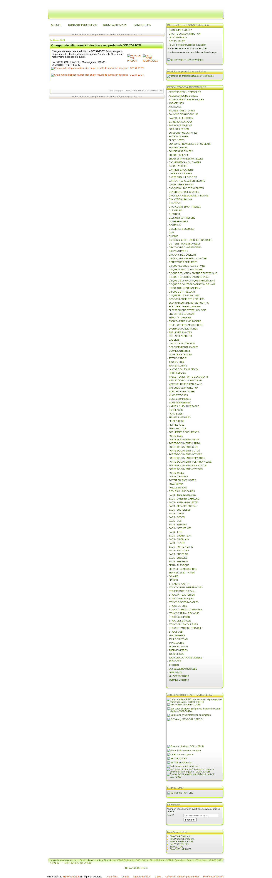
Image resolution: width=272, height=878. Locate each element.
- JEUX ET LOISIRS (177, 365)
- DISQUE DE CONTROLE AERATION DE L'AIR (191, 284)
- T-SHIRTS (173, 665)
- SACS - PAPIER (176, 543)
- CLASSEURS (174, 210)
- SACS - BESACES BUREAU (182, 506)
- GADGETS (173, 340)
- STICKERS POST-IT (178, 583)
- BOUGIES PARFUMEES (180, 151)
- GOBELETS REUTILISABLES (182, 347)
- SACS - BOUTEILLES (178, 510)
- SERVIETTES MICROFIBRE (182, 569)
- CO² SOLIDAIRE (176, 41)
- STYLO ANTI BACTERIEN (181, 595)
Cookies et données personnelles (182, 876)
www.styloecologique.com (64, 860)
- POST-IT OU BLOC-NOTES (181, 480)
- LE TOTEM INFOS (177, 37)
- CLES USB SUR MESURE (181, 218)
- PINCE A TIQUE (175, 421)
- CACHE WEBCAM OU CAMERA (184, 162)
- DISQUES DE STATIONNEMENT (184, 288)
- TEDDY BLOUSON (177, 646)
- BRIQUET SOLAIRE (178, 155)
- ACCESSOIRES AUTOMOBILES (184, 92)
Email (170, 815)
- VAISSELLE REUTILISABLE (182, 669)
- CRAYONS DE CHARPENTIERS (184, 247)
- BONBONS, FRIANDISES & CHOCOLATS (189, 144)
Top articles (112, 876)
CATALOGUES (142, 24)
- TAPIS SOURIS (175, 643)
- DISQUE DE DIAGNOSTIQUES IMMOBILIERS (191, 280)
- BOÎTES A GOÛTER (177, 136)
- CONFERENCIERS (177, 221)
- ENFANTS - (179, 317)
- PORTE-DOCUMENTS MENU (183, 439)
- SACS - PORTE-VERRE (180, 547)
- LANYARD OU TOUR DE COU (183, 369)
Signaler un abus (142, 876)
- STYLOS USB (175, 632)
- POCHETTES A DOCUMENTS (183, 432)
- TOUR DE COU (175, 654)
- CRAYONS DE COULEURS (182, 255)
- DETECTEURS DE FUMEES (182, 262)
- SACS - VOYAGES (177, 558)
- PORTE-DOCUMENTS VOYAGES (185, 469)
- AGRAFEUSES (175, 103)
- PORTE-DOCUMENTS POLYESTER (186, 458)
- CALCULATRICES (177, 166)
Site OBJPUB (176, 846)
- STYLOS (180, 598)
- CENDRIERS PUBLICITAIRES (183, 192)
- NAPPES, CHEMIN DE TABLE (183, 406)
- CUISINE (172, 236)
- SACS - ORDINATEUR (179, 535)
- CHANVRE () (179, 199)
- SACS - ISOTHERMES (179, 528)
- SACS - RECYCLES (178, 550)
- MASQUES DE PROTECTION (183, 388)
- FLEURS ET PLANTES (179, 332)
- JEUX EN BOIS (175, 362)
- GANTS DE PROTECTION (181, 343)
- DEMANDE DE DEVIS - (136, 868)
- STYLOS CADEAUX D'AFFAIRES (184, 609)
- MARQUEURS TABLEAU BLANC (184, 384)
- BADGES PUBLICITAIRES (181, 110)
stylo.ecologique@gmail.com (101, 860)
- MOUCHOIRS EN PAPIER (181, 391)
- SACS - (181, 495)
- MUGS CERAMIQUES (179, 399)
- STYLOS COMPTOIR (178, 617)
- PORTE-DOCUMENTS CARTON (184, 443)
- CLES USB (173, 214)
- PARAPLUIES (175, 413)
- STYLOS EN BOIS (177, 606)
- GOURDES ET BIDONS (179, 354)
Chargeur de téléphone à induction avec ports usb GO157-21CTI (96, 45)
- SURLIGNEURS (176, 635)
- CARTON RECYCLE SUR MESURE (186, 181)
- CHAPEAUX (174, 203)
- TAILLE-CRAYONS (177, 639)
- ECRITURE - (184, 306)
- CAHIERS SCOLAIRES (179, 173)
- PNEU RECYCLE (176, 428)
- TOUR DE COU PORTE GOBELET (185, 657)
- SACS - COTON (176, 517)
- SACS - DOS (174, 521)
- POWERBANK (175, 484)
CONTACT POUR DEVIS (82, 24)
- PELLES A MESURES (179, 417)
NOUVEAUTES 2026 (115, 24)
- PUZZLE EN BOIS (177, 487)
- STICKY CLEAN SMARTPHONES (185, 587)
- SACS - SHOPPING (177, 554)
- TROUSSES (174, 661)
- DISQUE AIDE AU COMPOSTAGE (184, 269)
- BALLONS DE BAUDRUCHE (182, 114)
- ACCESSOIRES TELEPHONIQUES (185, 99)
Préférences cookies (213, 876)
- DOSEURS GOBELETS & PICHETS (185, 299)
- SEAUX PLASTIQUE (178, 565)
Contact (125, 876)
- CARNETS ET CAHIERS (180, 170)
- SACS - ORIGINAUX (178, 539)
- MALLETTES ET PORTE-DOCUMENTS (187, 377)
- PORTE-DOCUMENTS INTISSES (184, 454)
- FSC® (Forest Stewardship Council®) (186, 45)
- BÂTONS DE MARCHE (179, 125)
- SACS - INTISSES (177, 524)
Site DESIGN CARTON (181, 841)
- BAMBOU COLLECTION (180, 118)
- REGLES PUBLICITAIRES (181, 491)
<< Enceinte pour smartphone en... (89, 34)
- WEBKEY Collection (178, 680)
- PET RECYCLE (175, 425)
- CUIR (170, 232)
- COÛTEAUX (174, 225)
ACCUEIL (56, 24)
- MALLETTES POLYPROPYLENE (184, 380)
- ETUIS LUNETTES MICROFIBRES (185, 325)
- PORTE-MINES (175, 473)
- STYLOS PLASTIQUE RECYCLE (184, 628)
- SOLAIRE (172, 576)
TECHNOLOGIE (137, 91)
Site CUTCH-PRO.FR (180, 849)
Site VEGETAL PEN (179, 844)
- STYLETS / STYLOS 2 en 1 (181, 591)
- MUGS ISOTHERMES (179, 402)
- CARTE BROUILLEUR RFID (182, 177)
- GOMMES (178, 351)
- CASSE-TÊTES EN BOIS (180, 184)
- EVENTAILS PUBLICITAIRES (182, 328)
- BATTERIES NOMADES (180, 121)
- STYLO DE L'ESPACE (179, 620)
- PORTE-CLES (175, 436)
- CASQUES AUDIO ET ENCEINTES (185, 188)
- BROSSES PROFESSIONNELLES (185, 158)
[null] (134, 61)
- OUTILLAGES (175, 410)
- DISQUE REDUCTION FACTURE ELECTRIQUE (192, 273)
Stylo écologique (71, 876)
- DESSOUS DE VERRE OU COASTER (187, 258)
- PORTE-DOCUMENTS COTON (183, 450)
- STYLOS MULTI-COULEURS (182, 624)
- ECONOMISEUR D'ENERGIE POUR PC (188, 303)
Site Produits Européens (182, 839)
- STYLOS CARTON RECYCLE (183, 613)
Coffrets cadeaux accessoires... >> (124, 34)
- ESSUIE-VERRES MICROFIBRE (184, 321)
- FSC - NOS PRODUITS (179, 336)
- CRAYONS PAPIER (177, 251)
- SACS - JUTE (174, 532)
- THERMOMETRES (177, 650)
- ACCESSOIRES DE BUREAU (182, 96)
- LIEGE (176, 373)
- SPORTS (172, 580)
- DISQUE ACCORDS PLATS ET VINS (186, 266)
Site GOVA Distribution (181, 836)
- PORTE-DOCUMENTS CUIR (182, 447)
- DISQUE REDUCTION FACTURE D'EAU (188, 277)
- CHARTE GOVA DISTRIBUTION (184, 34)
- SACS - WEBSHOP (177, 561)
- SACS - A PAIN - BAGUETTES (183, 502)
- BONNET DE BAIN (177, 147)
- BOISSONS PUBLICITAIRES (182, 133)
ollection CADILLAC (188, 498)
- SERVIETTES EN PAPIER (181, 572)
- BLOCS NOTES (175, 140)
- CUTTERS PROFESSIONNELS (183, 243)
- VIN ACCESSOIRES (178, 676)
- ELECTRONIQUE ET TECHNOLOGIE (186, 310)
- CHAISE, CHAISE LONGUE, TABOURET (188, 195)
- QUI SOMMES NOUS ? (179, 30)
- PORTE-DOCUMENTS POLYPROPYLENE (189, 462)
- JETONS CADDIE (177, 358)
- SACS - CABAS (175, 513)
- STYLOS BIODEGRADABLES (183, 602)
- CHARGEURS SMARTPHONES (184, 207)
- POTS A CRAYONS (177, 476)
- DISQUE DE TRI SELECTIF (181, 292)
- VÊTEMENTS (174, 672)
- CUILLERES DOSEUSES (180, 229)
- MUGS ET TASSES (177, 395)
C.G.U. (158, 876)
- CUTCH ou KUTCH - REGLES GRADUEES (189, 240)
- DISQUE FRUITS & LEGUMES (183, 295)
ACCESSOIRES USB (154, 91)
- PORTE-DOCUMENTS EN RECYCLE (186, 465)
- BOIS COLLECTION (178, 129)
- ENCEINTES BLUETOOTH (181, 314)
